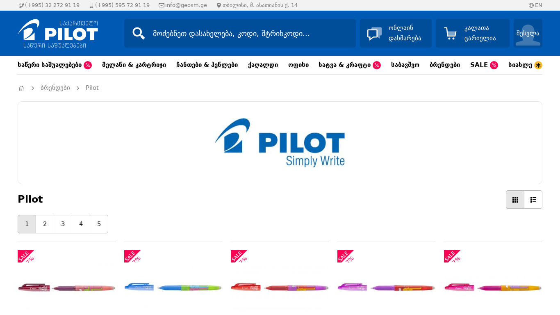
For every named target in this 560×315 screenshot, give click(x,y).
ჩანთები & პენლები (207, 64)
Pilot (92, 87)
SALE (480, 64)
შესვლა (528, 33)
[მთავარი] (21, 88)
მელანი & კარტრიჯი (134, 64)
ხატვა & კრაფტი (346, 64)
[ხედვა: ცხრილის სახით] (515, 199)
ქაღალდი (263, 64)
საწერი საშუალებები (51, 64)
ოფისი (298, 64)
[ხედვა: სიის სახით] (533, 199)
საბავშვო (405, 64)
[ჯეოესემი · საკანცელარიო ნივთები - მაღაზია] (63, 33)
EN (538, 5)
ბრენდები (445, 64)
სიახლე (521, 64)
